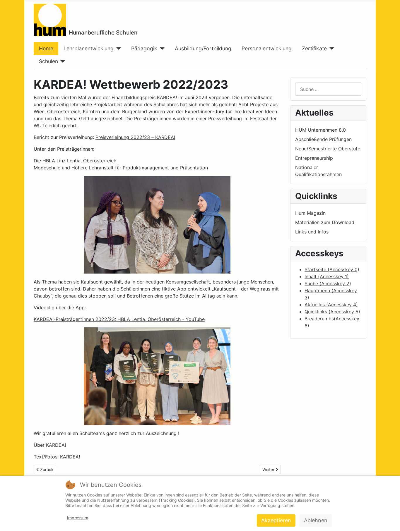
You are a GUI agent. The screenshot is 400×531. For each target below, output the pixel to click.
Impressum (77, 517)
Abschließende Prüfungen (323, 139)
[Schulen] (61, 61)
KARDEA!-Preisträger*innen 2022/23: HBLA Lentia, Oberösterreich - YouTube (119, 319)
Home (46, 48)
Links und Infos (312, 232)
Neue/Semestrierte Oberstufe (327, 149)
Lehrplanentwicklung (89, 48)
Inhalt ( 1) (327, 276)
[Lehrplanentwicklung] (117, 48)
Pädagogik (144, 48)
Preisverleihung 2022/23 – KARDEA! (135, 137)
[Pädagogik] (161, 48)
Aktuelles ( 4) (331, 304)
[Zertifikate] (330, 48)
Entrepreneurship (314, 158)
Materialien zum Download (324, 222)
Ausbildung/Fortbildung (203, 48)
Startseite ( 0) (332, 269)
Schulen (48, 61)
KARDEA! (56, 445)
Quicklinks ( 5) (332, 312)
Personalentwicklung (267, 48)
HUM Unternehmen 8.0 (320, 130)
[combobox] (328, 89)
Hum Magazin (310, 213)
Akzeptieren (276, 520)
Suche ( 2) (328, 283)
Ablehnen (315, 520)
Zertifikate (314, 48)
